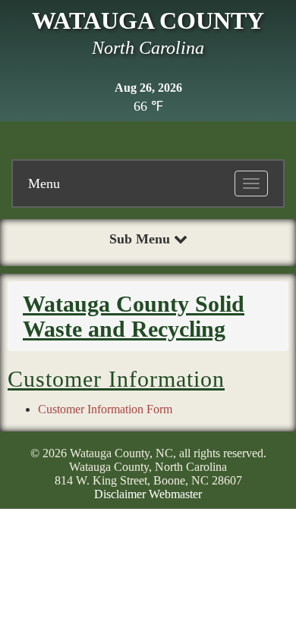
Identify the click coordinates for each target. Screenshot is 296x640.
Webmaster (175, 494)
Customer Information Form (105, 409)
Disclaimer (120, 494)
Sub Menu (141, 238)
